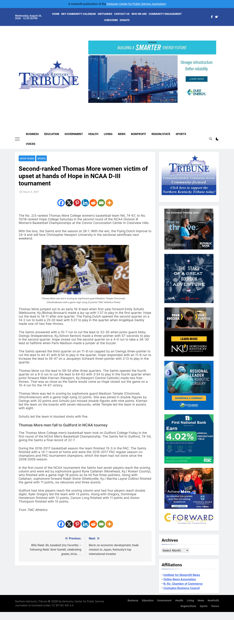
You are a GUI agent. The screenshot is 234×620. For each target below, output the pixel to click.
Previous (92, 102)
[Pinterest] (77, 202)
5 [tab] (167, 105)
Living (108, 134)
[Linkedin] (85, 202)
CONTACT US (122, 13)
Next (212, 102)
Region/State (161, 134)
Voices (30, 144)
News (121, 134)
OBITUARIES (105, 13)
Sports (181, 134)
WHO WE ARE (139, 13)
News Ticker (27, 158)
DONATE (125, 20)
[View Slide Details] (152, 72)
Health (93, 134)
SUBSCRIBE (111, 20)
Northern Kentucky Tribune (31, 601)
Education (51, 134)
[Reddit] (93, 202)
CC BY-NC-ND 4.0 (63, 605)
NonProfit (138, 134)
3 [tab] (154, 105)
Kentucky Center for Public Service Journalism (136, 4)
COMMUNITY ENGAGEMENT (165, 13)
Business (32, 134)
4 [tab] (160, 105)
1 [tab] (140, 105)
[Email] (101, 202)
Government (74, 134)
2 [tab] (147, 105)
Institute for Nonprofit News (181, 575)
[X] (69, 202)
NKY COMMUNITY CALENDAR (78, 13)
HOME (55, 13)
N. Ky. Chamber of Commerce (183, 583)
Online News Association (179, 579)
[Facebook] (61, 202)
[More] (109, 202)
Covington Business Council (181, 588)
